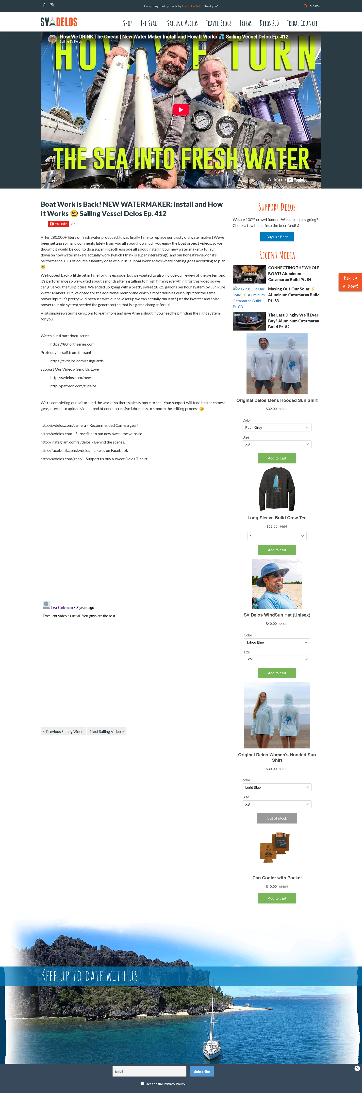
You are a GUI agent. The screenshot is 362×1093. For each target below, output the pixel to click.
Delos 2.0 (269, 23)
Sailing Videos (182, 23)
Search (315, 6)
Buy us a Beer (277, 237)
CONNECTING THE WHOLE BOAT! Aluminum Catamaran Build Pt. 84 (293, 273)
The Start (149, 23)
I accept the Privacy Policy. (165, 1084)
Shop (127, 23)
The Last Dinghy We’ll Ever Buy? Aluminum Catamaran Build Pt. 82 (293, 321)
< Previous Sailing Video (63, 731)
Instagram (51, 5)
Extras (246, 23)
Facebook (44, 5)
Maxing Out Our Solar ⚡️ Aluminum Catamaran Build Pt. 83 (294, 294)
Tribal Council (302, 23)
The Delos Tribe (192, 6)
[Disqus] (133, 533)
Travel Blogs (218, 23)
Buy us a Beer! (350, 282)
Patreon (58, 5)
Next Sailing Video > (107, 731)
